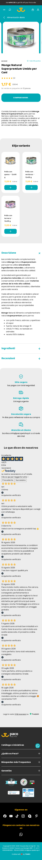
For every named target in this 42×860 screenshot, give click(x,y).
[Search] (9, 9)
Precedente (7, 480)
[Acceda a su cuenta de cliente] (38, 10)
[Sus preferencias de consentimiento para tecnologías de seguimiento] (38, 856)
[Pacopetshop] (5, 816)
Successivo (21, 480)
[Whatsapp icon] (37, 745)
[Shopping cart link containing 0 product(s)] (32, 9)
